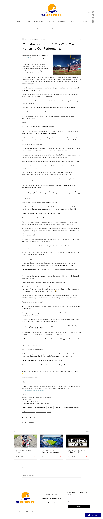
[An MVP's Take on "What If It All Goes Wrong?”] (77, 441)
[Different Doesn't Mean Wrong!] (25, 441)
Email (69, 495)
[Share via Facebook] (22, 417)
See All (87, 431)
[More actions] (80, 39)
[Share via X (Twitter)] (26, 417)
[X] (93, 21)
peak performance (40, 407)
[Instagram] (93, 12)
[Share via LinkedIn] (30, 417)
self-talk (50, 407)
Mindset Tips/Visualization (28, 412)
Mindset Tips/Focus (64, 28)
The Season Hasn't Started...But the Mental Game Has (49, 451)
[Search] (89, 12)
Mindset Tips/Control (37, 28)
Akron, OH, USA (51, 494)
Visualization (57, 407)
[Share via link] (34, 417)
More (73, 28)
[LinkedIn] (93, 18)
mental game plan (27, 407)
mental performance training (71, 407)
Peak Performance (41, 412)
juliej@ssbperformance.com (51, 498)
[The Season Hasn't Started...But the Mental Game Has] (51, 441)
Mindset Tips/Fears (51, 28)
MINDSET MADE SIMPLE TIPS (21, 28)
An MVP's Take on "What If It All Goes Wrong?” (77, 451)
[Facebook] (93, 15)
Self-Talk (49, 412)
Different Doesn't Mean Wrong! (23, 451)
